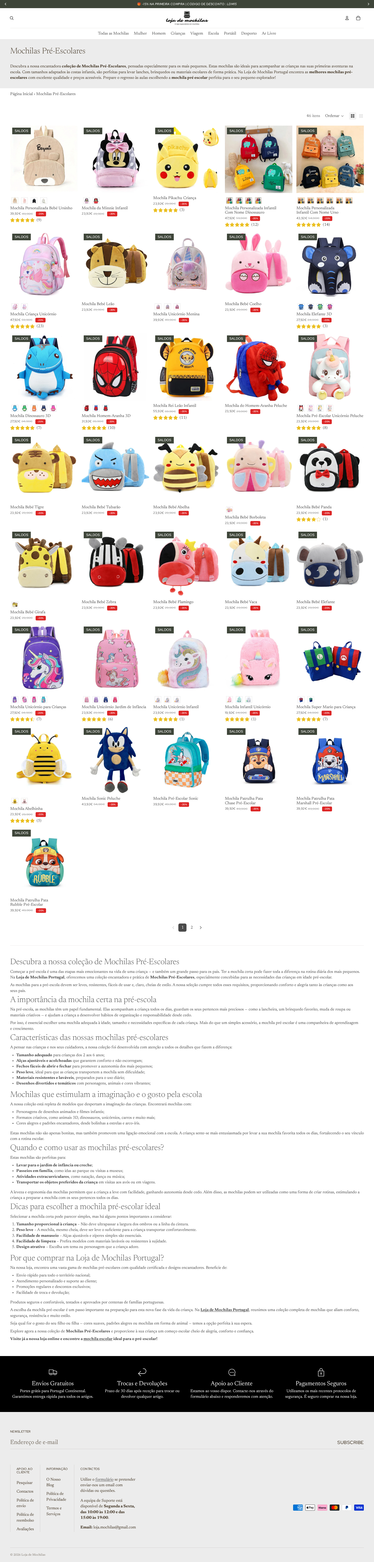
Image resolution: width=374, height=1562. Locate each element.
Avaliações (25, 1529)
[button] (334, 116)
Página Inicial (21, 94)
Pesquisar (25, 1483)
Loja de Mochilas (33, 1554)
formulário (104, 1480)
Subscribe (350, 1442)
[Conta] (347, 18)
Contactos (25, 1492)
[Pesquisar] (11, 18)
